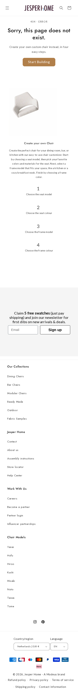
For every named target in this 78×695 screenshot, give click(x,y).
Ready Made (15, 402)
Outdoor (12, 410)
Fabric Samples (17, 419)
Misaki (11, 581)
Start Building (39, 62)
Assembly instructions (20, 459)
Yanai (10, 547)
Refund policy (17, 679)
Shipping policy (25, 686)
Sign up (55, 330)
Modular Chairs (16, 393)
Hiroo (10, 564)
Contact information (52, 686)
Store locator (15, 467)
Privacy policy (39, 679)
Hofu (10, 555)
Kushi (10, 572)
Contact (12, 442)
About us (13, 450)
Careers (12, 499)
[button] (7, 8)
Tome (10, 606)
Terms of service (63, 679)
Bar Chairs (13, 385)
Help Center (14, 475)
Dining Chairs (15, 376)
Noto (10, 589)
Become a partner (18, 507)
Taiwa (11, 598)
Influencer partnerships (21, 524)
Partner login (15, 515)
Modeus (51, 674)
